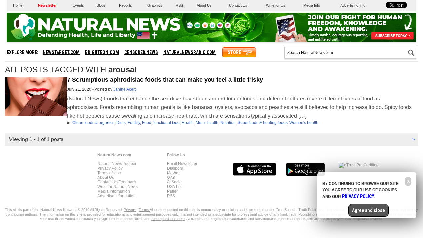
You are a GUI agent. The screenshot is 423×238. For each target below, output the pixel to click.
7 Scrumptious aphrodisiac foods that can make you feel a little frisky (165, 79)
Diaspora (175, 168)
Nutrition (228, 122)
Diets (121, 122)
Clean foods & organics (93, 122)
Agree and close (368, 210)
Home (17, 5)
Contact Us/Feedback (116, 182)
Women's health (303, 122)
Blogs (101, 5)
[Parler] (228, 27)
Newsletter (47, 5)
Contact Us (238, 5)
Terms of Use (109, 173)
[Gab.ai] (197, 27)
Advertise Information (116, 196)
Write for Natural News (117, 186)
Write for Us (275, 5)
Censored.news (141, 52)
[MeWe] (190, 27)
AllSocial (175, 182)
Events (78, 5)
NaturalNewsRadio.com (189, 52)
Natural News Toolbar (116, 163)
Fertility (134, 122)
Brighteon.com (102, 52)
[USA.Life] (220, 27)
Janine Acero (125, 89)
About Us (204, 5)
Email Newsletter (182, 163)
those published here (168, 219)
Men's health (207, 122)
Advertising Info (352, 5)
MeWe (172, 173)
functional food (166, 122)
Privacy (130, 210)
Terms (144, 210)
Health (188, 122)
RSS (179, 5)
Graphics (154, 5)
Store (234, 52)
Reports (125, 5)
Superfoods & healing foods (263, 122)
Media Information (113, 191)
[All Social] (212, 27)
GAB (171, 177)
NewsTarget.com (61, 52)
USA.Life (175, 186)
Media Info (311, 5)
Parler (172, 191)
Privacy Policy (110, 168)
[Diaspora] (205, 27)
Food (146, 122)
